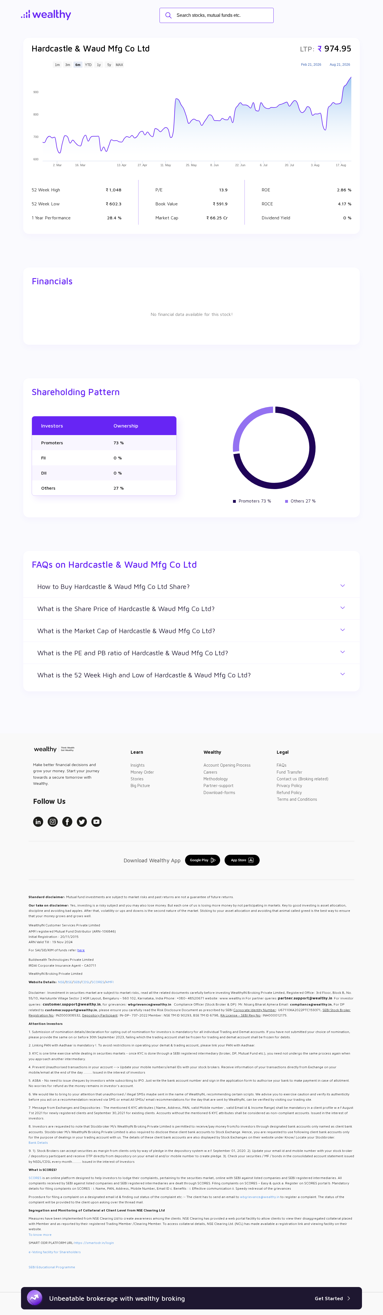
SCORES (97, 982)
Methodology (216, 778)
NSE (61, 982)
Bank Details (38, 1142)
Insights (138, 765)
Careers (210, 772)
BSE (69, 982)
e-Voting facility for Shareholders (55, 1252)
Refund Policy (289, 792)
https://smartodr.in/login (94, 1243)
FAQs (282, 765)
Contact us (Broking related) (302, 778)
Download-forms (219, 792)
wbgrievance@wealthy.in (260, 1197)
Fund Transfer (289, 772)
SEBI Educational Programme (52, 1267)
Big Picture (140, 785)
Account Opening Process (227, 765)
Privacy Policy (289, 785)
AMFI (110, 982)
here (81, 950)
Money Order (142, 772)
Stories (137, 778)
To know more (40, 1234)
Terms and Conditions (297, 799)
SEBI (76, 982)
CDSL (86, 982)
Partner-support (219, 785)
